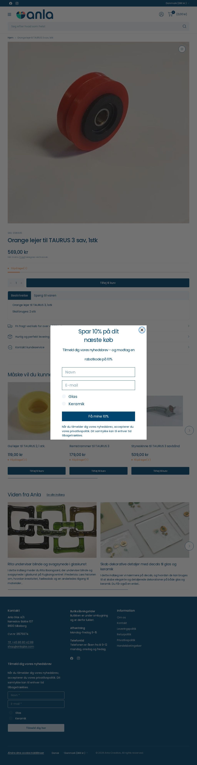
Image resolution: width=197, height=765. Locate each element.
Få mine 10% (98, 416)
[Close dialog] (142, 330)
